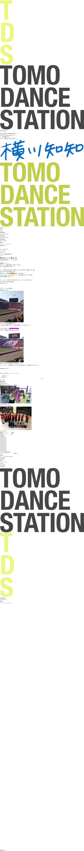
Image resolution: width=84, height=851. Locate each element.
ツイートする (15, 373)
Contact (1, 231)
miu (1, 463)
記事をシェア (5, 375)
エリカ (1, 464)
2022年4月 (2, 448)
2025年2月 (2, 438)
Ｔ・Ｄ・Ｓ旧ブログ (13, 260)
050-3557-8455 (3, 240)
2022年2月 (2, 450)
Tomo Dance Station (4, 237)
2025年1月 (2, 439)
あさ (1, 459)
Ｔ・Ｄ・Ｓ (2, 462)
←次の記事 (2, 377)
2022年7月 (2, 443)
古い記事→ (2, 379)
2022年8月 (2, 442)
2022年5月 (2, 446)
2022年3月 (2, 449)
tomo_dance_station (4, 234)
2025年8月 (2, 437)
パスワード (2, 252)
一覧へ (42, 378)
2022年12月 (2, 441)
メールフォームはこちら (6, 244)
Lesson (1, 228)
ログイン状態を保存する (6, 254)
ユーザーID (2, 250)
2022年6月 (2, 445)
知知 (1, 457)
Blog (1, 230)
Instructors (2, 227)
